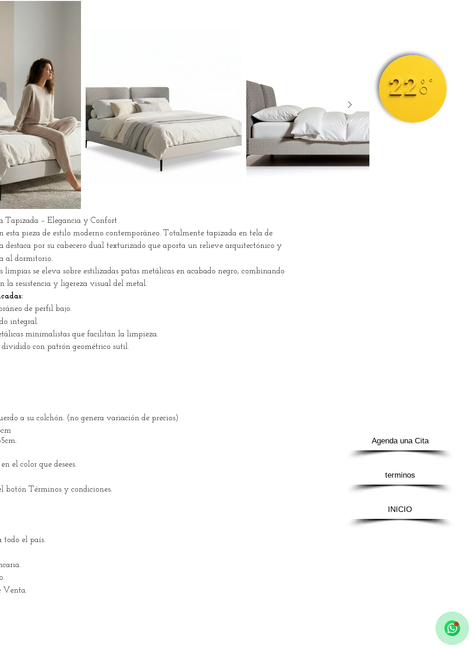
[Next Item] (349, 105)
